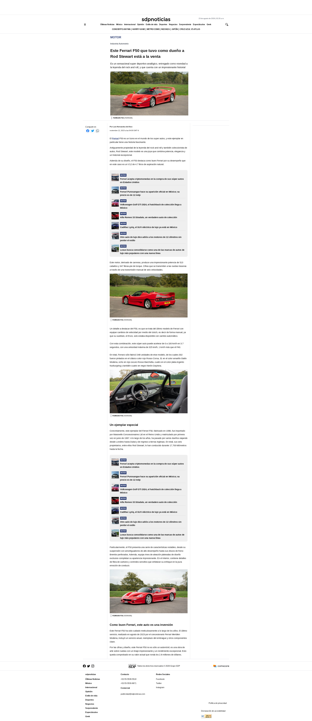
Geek (209, 24)
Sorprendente (185, 24)
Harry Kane (138, 29)
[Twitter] (92, 131)
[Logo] (156, 19)
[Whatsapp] (97, 131)
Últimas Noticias (107, 24)
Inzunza (165, 29)
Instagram (160, 687)
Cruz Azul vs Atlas (190, 29)
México (119, 24)
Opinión (140, 24)
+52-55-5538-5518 (128, 679)
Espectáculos (199, 24)
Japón (174, 29)
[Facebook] (87, 131)
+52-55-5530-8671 (128, 683)
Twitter (159, 683)
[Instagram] (92, 665)
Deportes (163, 24)
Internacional (129, 24)
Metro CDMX (153, 29)
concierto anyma (121, 29)
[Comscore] (221, 666)
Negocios (173, 24)
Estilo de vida (151, 24)
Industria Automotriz (119, 44)
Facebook (160, 679)
